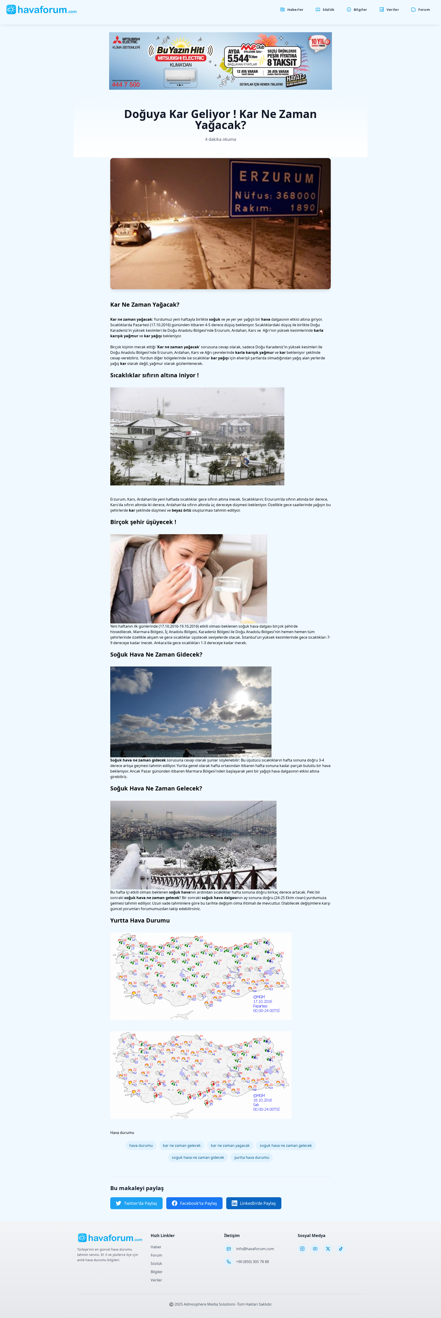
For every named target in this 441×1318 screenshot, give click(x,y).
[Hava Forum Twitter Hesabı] (328, 1248)
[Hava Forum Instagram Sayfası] (302, 1248)
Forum (156, 1255)
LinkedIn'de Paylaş (258, 1203)
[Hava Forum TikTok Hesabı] (340, 1248)
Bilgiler (157, 1271)
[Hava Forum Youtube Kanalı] (315, 1248)
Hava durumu (122, 1132)
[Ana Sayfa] (42, 9)
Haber (156, 1246)
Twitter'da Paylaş (140, 1203)
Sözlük (156, 1263)
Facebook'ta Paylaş (198, 1203)
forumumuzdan (154, 908)
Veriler (156, 1280)
